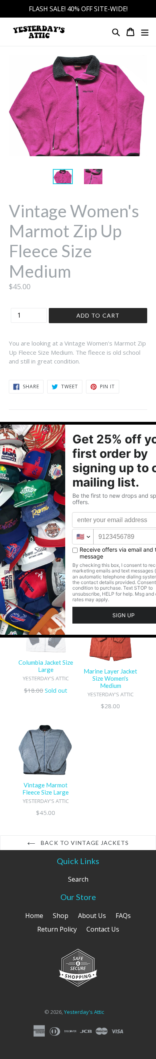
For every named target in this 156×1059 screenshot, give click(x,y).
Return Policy (57, 929)
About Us (92, 915)
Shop (60, 915)
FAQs (123, 915)
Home (34, 915)
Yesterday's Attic (84, 1011)
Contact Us (102, 929)
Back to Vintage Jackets (84, 842)
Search (78, 879)
